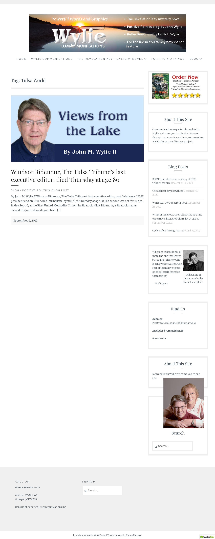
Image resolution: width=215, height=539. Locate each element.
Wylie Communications (52, 58)
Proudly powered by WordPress (89, 535)
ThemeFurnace (133, 535)
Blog (194, 58)
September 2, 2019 (25, 220)
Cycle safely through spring (168, 230)
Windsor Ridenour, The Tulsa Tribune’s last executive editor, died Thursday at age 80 (68, 175)
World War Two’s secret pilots (169, 202)
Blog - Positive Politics (30, 190)
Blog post (60, 190)
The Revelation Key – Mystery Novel (110, 58)
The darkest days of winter (167, 190)
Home (21, 58)
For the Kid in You (168, 58)
